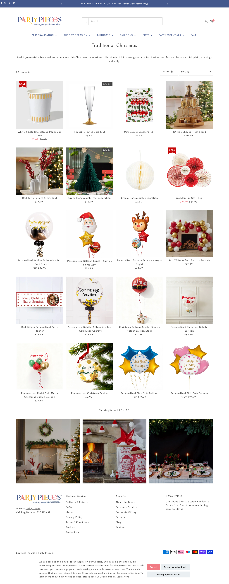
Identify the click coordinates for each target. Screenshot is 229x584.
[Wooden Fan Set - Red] (189, 171)
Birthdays (104, 35)
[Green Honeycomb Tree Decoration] (89, 171)
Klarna (69, 512)
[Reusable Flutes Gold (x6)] (89, 105)
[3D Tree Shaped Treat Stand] (189, 105)
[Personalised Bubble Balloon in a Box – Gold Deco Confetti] (89, 300)
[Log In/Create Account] (206, 21)
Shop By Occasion (76, 35)
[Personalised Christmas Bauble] (89, 366)
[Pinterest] (9, 3)
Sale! (194, 35)
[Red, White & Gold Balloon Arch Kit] (189, 233)
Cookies (70, 527)
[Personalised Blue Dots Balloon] (139, 366)
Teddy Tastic (33, 508)
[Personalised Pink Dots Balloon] (189, 366)
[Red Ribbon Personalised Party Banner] (39, 300)
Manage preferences (168, 574)
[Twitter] (14, 3)
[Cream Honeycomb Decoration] (139, 171)
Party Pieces (45, 553)
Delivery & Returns (77, 502)
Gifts (146, 35)
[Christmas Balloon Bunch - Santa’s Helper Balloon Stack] (139, 300)
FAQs (69, 507)
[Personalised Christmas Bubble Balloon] (189, 300)
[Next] (167, 3)
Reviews (121, 527)
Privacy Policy (74, 517)
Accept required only (176, 567)
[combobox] (125, 21)
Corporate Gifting (126, 512)
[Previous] (61, 3)
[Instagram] (5, 3)
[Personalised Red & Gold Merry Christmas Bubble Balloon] (39, 366)
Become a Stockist (127, 507)
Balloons (127, 35)
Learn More (123, 576)
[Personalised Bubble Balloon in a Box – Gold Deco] (39, 233)
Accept (153, 567)
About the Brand (125, 502)
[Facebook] (1, 3)
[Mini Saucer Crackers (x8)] (139, 105)
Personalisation (43, 35)
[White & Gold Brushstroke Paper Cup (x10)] (39, 105)
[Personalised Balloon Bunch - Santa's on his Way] (89, 234)
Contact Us (72, 532)
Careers (120, 517)
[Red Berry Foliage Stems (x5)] (39, 171)
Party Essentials (170, 35)
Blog (118, 522)
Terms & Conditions (77, 522)
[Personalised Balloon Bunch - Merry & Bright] (139, 233)
